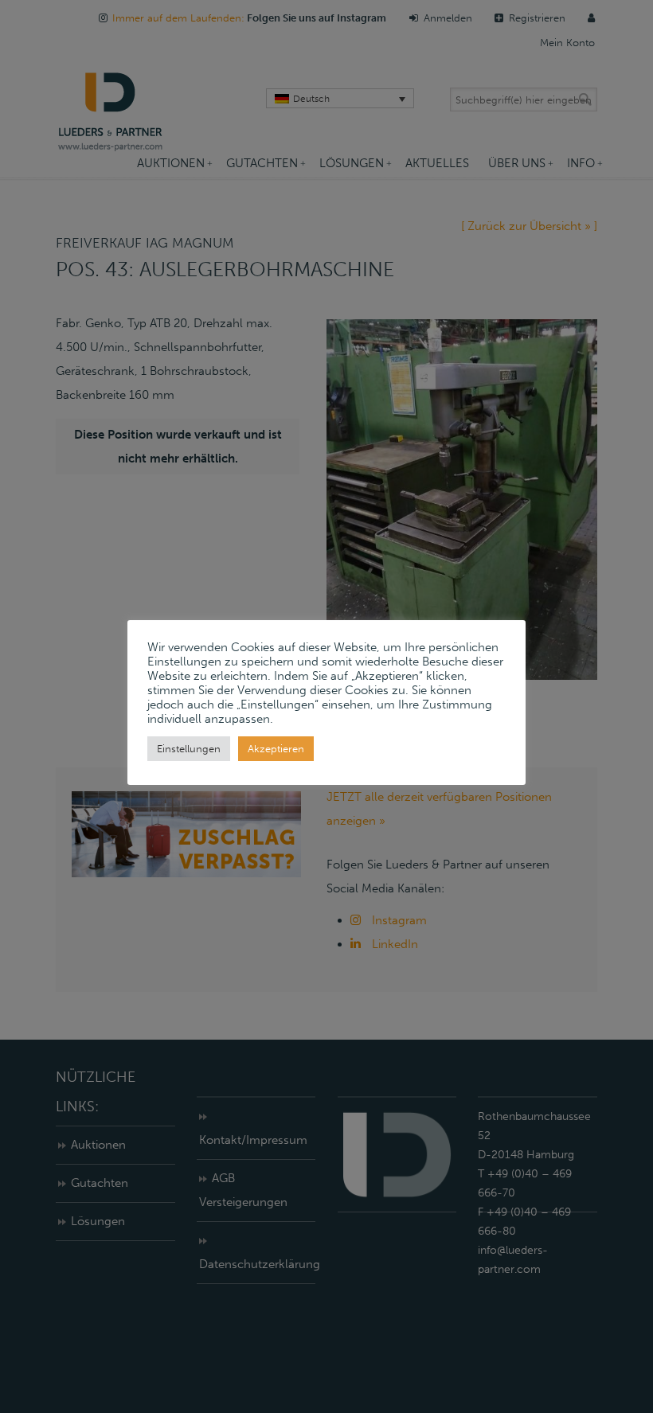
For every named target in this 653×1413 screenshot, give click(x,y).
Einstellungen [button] (189, 749)
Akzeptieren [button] (276, 749)
